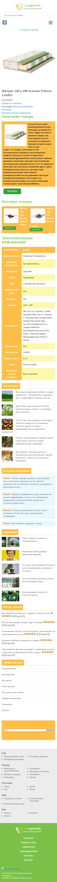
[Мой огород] (28, 9)
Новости (7, 813)
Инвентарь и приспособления (11, 769)
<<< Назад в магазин (28, 29)
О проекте (28, 838)
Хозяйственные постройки (36, 799)
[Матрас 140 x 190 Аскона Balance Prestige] (36, 231)
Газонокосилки (9, 668)
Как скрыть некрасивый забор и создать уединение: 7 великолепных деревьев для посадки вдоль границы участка (35, 395)
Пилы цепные (8, 686)
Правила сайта (28, 843)
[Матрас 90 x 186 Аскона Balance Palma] (9, 229)
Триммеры (7, 704)
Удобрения (35, 768)
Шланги (5, 710)
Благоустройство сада (14, 756)
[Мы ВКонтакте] (5, 22)
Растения (7, 783)
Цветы (32, 786)
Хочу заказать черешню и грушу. (26, 523)
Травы (7, 786)
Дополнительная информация (16, 112)
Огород (6, 765)
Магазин (28, 860)
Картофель (35, 774)
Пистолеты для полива (13, 692)
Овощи (33, 777)
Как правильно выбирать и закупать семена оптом (26, 613)
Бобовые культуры (12, 774)
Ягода (32, 789)
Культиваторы (8, 674)
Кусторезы (7, 680)
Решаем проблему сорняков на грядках (21, 640)
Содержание (28, 847)
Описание (6, 109)
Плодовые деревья (39, 756)
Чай (5, 789)
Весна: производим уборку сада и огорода (22, 622)
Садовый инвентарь (11, 698)
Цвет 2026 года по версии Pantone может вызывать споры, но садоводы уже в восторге (33, 409)
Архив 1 (7, 815)
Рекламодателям (28, 851)
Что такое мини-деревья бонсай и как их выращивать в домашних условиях (38, 568)
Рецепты (33, 813)
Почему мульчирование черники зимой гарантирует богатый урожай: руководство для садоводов (34, 441)
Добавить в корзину (11, 103)
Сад (4, 753)
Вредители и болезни (39, 771)
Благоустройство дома (14, 803)
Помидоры (9, 777)
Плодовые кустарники (14, 759)
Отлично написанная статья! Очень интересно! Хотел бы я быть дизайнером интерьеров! (25, 513)
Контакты (28, 856)
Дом (4, 795)
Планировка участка (13, 798)
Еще (4, 809)
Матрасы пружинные (23, 106)
